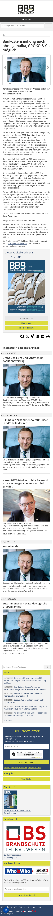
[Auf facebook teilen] (22, 337)
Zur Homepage (10, 857)
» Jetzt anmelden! (26, 762)
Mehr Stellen (26, 779)
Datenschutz (24, 907)
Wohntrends (10, 546)
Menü (28, 19)
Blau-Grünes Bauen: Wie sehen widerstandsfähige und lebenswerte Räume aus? (25, 688)
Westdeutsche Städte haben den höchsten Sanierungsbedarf (23, 694)
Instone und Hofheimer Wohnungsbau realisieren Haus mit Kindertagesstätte (25, 707)
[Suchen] (48, 26)
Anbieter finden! (27, 895)
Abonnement (26, 323)
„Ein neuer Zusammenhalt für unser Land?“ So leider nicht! (25, 421)
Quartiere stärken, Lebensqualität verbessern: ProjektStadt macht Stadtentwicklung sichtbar (25, 680)
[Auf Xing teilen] (32, 337)
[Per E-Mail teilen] (42, 336)
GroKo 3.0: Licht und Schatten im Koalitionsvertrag (23, 359)
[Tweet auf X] (27, 337)
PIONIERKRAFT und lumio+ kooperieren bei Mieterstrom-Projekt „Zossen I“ (25, 714)
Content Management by (12, 911)
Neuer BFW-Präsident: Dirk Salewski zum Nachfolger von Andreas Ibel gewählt (25, 483)
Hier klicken (29, 755)
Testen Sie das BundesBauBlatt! (17, 810)
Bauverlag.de (7, 913)
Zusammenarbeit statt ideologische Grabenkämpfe (25, 605)
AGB (15, 907)
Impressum (36, 907)
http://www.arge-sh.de (17, 243)
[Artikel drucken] (47, 336)
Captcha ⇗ (36, 757)
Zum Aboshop (10, 813)
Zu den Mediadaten (12, 855)
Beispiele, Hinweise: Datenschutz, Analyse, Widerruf (22, 768)
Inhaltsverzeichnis (26, 328)
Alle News (8, 720)
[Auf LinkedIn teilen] (37, 337)
